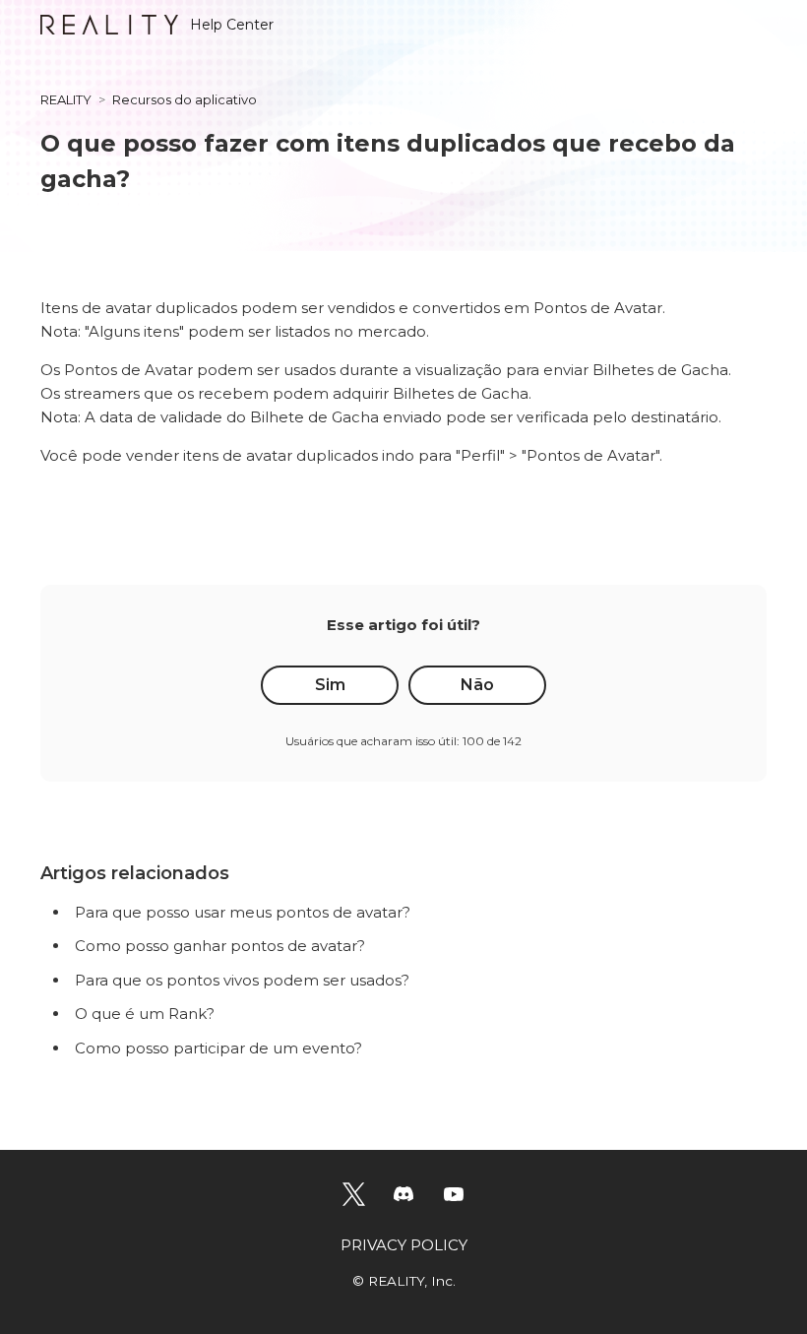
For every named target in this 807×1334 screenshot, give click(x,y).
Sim (330, 684)
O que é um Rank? (145, 1013)
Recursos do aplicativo (184, 99)
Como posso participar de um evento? (218, 1048)
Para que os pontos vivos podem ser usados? (242, 980)
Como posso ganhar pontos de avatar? (220, 945)
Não (477, 684)
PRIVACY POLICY (404, 1245)
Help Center (232, 24)
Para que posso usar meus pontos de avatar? (242, 912)
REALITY (66, 99)
